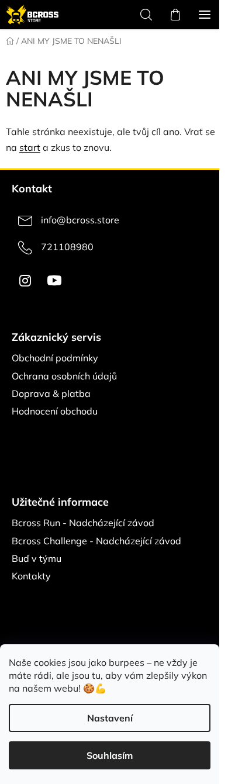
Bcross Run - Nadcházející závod (83, 523)
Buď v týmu (36, 558)
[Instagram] (25, 280)
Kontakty (31, 576)
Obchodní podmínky (55, 358)
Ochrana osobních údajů (64, 376)
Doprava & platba (51, 393)
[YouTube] (54, 280)
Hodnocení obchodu (55, 411)
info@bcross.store (80, 220)
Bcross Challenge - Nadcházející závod (96, 541)
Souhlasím (110, 755)
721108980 (67, 247)
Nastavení (110, 718)
